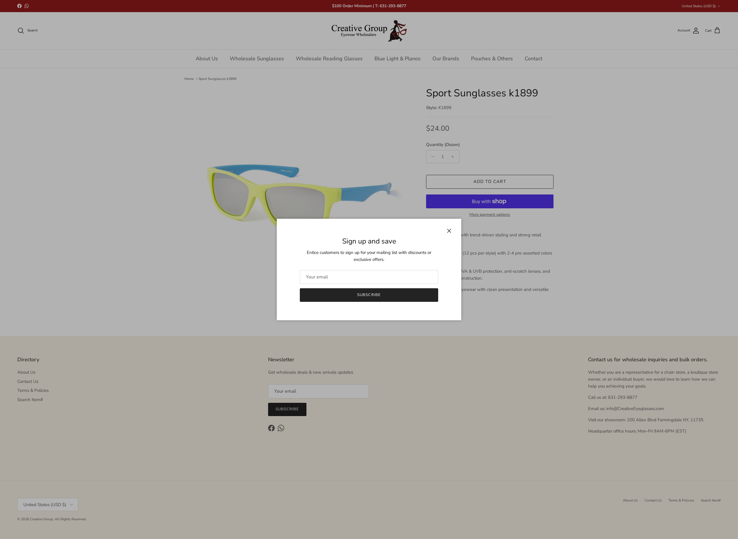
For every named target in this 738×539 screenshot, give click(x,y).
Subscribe (369, 294)
